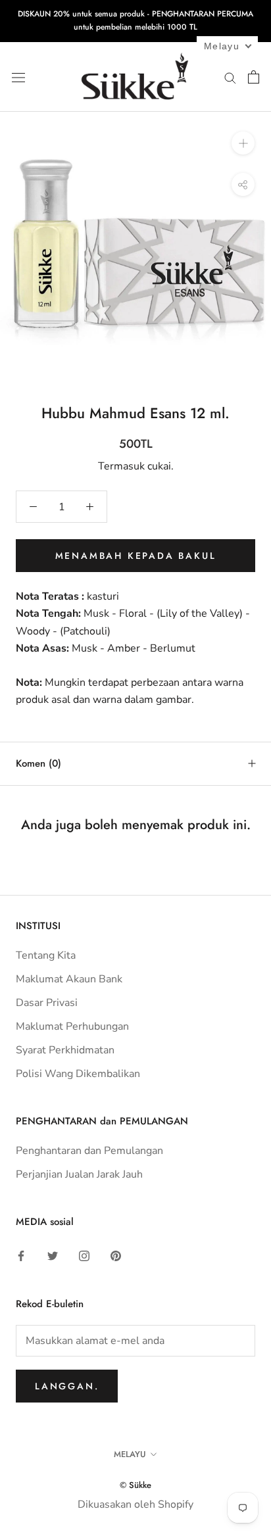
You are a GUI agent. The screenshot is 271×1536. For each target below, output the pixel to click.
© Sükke (135, 1485)
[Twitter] (52, 1255)
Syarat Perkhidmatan (65, 1050)
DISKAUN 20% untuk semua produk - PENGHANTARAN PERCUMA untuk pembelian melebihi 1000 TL (135, 20)
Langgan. (67, 1386)
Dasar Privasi (47, 1003)
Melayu (130, 1454)
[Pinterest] (116, 1255)
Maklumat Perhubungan (72, 1026)
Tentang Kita (46, 955)
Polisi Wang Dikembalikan (78, 1074)
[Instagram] (84, 1255)
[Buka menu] (18, 77)
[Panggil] (230, 77)
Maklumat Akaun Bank (69, 979)
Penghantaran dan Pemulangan (89, 1150)
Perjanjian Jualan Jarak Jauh (79, 1174)
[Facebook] (21, 1255)
